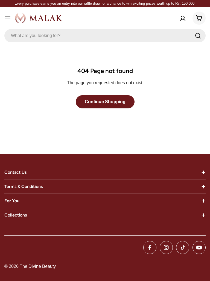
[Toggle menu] (7, 18)
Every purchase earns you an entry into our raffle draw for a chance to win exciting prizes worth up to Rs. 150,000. (105, 3)
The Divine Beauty (38, 266)
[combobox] (105, 35)
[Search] (198, 35)
